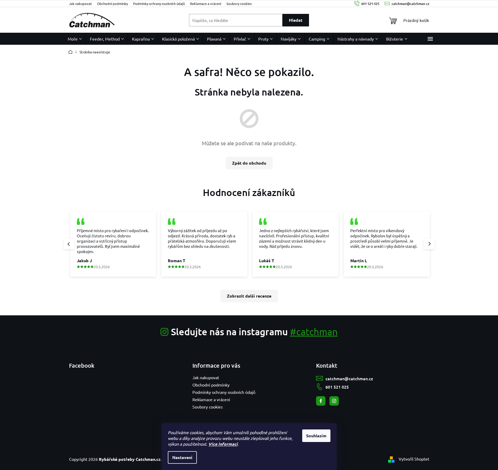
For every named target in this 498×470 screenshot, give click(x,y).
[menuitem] (75, 39)
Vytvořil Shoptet (414, 458)
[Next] (429, 244)
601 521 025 (337, 387)
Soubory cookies (239, 3)
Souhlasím (316, 435)
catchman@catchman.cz (349, 378)
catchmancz (334, 401)
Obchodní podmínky (112, 3)
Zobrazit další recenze (249, 296)
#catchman (314, 331)
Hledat (295, 20)
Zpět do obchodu (249, 163)
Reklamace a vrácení (205, 3)
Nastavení (182, 457)
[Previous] (69, 244)
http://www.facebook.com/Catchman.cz (320, 401)
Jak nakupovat (80, 3)
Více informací (223, 444)
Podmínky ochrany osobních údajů (159, 3)
